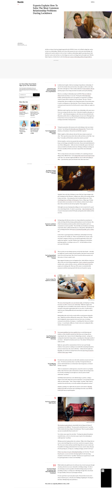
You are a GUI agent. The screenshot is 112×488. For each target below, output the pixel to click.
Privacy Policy (22, 97)
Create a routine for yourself (85, 262)
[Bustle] (21, 2)
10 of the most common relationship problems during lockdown (77, 57)
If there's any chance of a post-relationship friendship (70, 452)
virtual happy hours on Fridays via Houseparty (68, 200)
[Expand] (102, 470)
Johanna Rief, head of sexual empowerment (84, 155)
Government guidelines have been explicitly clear (69, 332)
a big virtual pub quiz (87, 209)
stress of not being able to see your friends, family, (71, 302)
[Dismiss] (110, 470)
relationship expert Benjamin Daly (78, 129)
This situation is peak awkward (65, 425)
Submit (36, 94)
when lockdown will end (88, 88)
